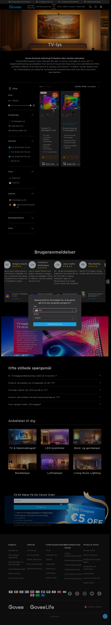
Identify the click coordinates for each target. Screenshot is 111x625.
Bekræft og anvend (55, 324)
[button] (54, 310)
